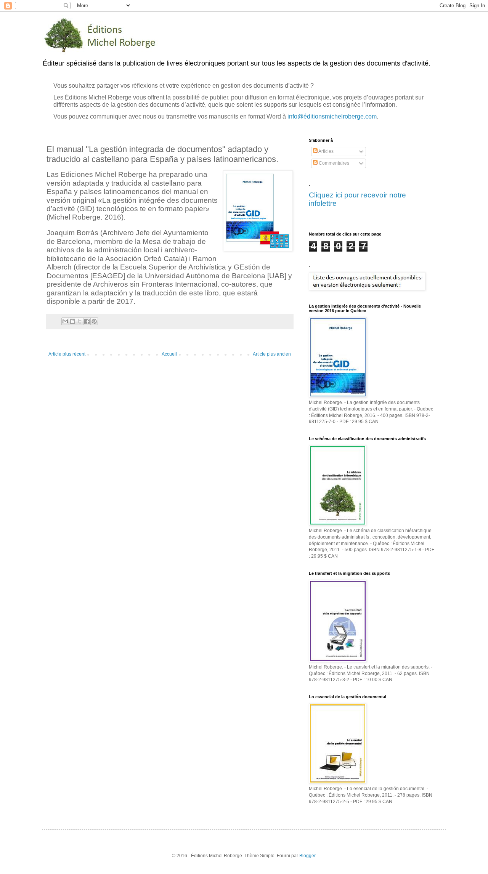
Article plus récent (66, 354)
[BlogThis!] (72, 321)
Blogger (307, 855)
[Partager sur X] (79, 321)
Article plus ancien (272, 354)
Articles (326, 151)
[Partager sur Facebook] (87, 321)
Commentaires (333, 163)
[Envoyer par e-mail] (65, 321)
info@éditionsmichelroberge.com (332, 116)
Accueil (169, 354)
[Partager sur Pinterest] (94, 321)
